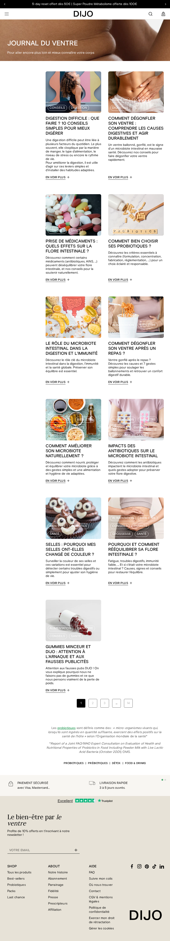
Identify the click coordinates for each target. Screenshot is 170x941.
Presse (53, 897)
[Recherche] (150, 13)
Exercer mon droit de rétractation (102, 920)
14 (128, 703)
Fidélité (53, 891)
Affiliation (55, 910)
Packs (11, 891)
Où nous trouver (101, 885)
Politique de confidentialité (99, 910)
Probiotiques (16, 885)
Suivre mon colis (100, 879)
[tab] (162, 780)
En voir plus (56, 177)
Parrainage (56, 885)
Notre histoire (58, 872)
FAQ (92, 872)
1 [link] (80, 703)
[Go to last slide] (4, 4)
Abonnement (57, 879)
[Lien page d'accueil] (83, 14)
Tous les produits (19, 872)
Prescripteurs (57, 904)
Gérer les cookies (101, 928)
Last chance (16, 897)
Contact (95, 891)
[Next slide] (165, 4)
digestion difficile (64, 140)
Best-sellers (15, 879)
